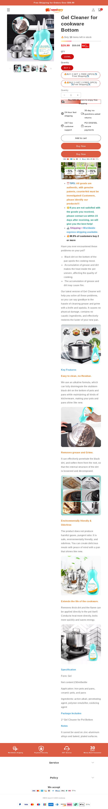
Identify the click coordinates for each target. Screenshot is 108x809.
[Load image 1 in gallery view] (17, 68)
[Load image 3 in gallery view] (34, 68)
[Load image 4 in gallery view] (43, 68)
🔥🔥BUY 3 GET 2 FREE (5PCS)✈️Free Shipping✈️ (80, 83)
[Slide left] (10, 68)
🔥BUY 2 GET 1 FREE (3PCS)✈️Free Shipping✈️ (80, 75)
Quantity (64, 90)
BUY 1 (67, 68)
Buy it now (81, 154)
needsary (61, 798)
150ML (67, 57)
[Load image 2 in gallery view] (26, 68)
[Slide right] (51, 68)
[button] (99, 10)
